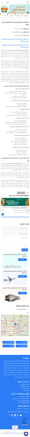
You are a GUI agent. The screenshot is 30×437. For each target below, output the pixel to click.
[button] (2, 208)
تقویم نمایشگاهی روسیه (23, 400)
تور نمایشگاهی (25, 388)
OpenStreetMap (20, 335)
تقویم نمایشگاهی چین (24, 403)
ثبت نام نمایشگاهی (24, 386)
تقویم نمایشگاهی (25, 384)
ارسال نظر (25, 250)
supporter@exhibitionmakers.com (15, 412)
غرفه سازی (26, 163)
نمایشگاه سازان (20, 180)
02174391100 (20, 409)
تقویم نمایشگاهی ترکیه (23, 396)
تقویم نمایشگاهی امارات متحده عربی (20, 398)
